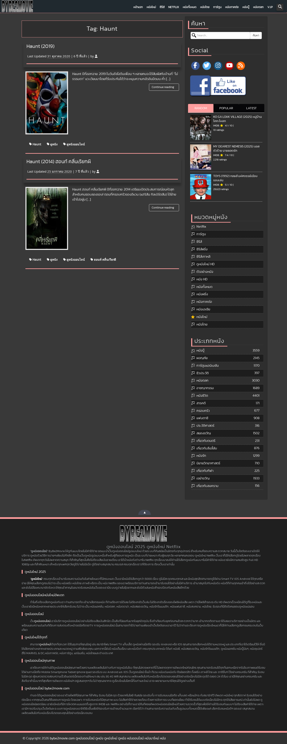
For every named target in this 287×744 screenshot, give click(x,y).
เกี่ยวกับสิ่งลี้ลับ (206, 448)
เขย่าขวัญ (202, 478)
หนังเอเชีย (203, 309)
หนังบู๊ (245, 7)
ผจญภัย (202, 358)
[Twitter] (207, 66)
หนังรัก (201, 455)
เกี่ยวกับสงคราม (207, 486)
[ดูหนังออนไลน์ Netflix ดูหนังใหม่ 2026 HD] (17, 7)
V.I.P (270, 7)
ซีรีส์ (162, 7)
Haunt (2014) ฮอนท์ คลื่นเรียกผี (58, 161)
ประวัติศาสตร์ (205, 425)
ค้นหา (256, 35)
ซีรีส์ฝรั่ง (202, 249)
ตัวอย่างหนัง (204, 271)
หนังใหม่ (151, 7)
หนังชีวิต (202, 395)
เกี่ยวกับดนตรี (205, 440)
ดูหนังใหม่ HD (205, 264)
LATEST (251, 108)
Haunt (36, 144)
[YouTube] (229, 66)
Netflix (173, 7)
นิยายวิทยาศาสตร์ (208, 463)
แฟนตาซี (202, 418)
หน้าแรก (138, 7)
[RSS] (241, 66)
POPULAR (226, 108)
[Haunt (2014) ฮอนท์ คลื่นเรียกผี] (46, 218)
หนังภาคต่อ (232, 7)
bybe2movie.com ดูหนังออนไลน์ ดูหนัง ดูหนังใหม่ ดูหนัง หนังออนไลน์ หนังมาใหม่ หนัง (108, 738)
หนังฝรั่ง (202, 294)
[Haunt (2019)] (46, 102)
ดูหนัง (53, 144)
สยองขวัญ (203, 433)
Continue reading (163, 87)
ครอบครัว (203, 410)
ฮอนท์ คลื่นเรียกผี (104, 259)
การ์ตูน (217, 7)
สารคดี (201, 403)
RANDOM (201, 108)
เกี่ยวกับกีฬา (204, 470)
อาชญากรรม (205, 388)
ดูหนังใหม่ (36, 578)
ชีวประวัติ (202, 373)
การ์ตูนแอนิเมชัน (207, 365)
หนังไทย (204, 7)
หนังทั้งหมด (189, 7)
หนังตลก (258, 7)
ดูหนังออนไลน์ (75, 144)
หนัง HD (201, 279)
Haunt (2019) (40, 46)
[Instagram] (218, 66)
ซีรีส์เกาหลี (203, 256)
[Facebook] (195, 66)
